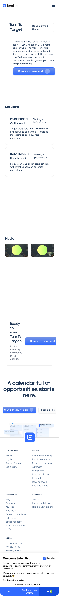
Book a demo (48, 409)
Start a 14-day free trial (16, 409)
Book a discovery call (31, 71)
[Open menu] (53, 5)
